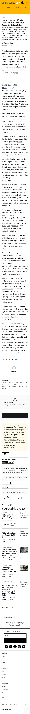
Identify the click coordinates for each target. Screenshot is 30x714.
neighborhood (13, 271)
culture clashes (7, 289)
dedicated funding (8, 350)
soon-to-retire (23, 342)
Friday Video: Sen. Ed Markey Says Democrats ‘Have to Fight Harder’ (9, 518)
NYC (3, 7)
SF (25, 7)
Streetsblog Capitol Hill (11, 384)
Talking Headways (7, 547)
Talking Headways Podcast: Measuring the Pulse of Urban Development (10, 552)
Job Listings (5, 683)
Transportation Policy (9, 386)
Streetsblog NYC (7, 581)
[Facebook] (6, 646)
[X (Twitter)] (10, 646)
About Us (4, 656)
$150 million (6, 223)
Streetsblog (5, 524)
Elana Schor (8, 43)
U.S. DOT (20, 386)
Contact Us (4, 686)
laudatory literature (9, 122)
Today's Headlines (7, 565)
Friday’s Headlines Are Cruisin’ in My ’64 (9, 535)
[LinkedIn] (19, 646)
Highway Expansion (7, 583)
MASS (17, 7)
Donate (12, 12)
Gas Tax (4, 17)
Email (4, 411)
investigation (16, 185)
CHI (7, 12)
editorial (11, 116)
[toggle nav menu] (27, 3)
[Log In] (22, 2)
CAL (3, 12)
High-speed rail (13, 382)
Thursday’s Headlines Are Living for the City (9, 570)
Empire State (10, 7)
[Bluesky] (23, 646)
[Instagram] (15, 646)
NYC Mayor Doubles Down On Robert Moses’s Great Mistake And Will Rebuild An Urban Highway (9, 590)
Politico (10, 88)
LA (22, 7)
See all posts (7, 607)
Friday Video (5, 512)
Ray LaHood (23, 382)
